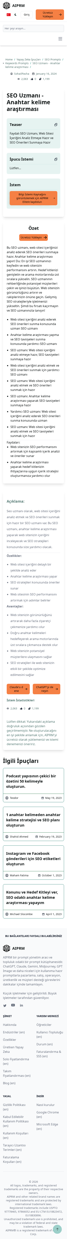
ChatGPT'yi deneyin (44, 689)
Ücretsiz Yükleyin (48, 14)
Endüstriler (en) (14, 1032)
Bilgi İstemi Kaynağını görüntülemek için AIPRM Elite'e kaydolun (32, 198)
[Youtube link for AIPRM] (13, 1006)
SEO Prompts (53, 59)
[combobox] (33, 28)
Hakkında (9, 1025)
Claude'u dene (16, 689)
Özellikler (9, 1040)
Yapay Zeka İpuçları (29, 59)
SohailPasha (21, 73)
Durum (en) (44, 1044)
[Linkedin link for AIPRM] (22, 1006)
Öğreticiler (44, 1025)
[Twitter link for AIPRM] (5, 1006)
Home (9, 59)
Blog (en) (9, 1083)
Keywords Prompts (17, 63)
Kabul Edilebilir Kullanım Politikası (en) (16, 1121)
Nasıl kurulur (45, 1105)
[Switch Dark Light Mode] (15, 14)
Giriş (27, 14)
